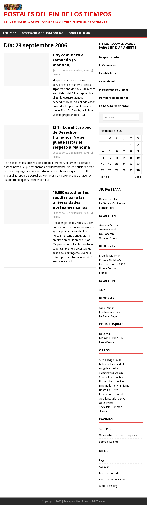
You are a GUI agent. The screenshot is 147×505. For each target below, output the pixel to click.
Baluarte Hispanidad (111, 364)
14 (123, 157)
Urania (103, 411)
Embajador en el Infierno (114, 385)
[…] (83, 115)
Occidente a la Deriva (112, 398)
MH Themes (98, 501)
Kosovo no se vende (111, 394)
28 (123, 170)
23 (138, 164)
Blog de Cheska (108, 368)
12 (109, 157)
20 (116, 164)
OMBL (103, 290)
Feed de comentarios (112, 479)
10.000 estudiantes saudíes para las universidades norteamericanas (71, 200)
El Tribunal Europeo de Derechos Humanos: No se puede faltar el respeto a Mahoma (72, 137)
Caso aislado (107, 81)
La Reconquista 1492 (112, 264)
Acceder (104, 466)
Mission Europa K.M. (111, 338)
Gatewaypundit (108, 229)
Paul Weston (107, 342)
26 (109, 170)
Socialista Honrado (110, 407)
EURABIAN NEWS (110, 260)
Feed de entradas (110, 473)
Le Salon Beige (108, 316)
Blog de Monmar (109, 255)
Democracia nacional (113, 98)
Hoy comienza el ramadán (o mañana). (69, 59)
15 (130, 157)
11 (102, 157)
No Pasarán (106, 234)
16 (138, 157)
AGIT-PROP (9, 33)
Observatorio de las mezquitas (42, 33)
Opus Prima (106, 403)
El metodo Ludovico (111, 381)
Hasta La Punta (108, 390)
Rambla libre (107, 73)
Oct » (138, 176)
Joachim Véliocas (109, 312)
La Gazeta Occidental (114, 106)
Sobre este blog (79, 33)
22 (130, 164)
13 (116, 157)
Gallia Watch (106, 307)
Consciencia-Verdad (111, 372)
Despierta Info (109, 57)
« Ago (105, 176)
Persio (103, 273)
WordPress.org (108, 486)
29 (130, 170)
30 (138, 170)
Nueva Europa (108, 268)
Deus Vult (105, 334)
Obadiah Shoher (109, 238)
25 (102, 170)
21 (123, 164)
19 (109, 164)
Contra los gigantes (111, 377)
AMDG (56, 74)
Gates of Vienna (109, 225)
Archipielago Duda (110, 360)
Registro (104, 460)
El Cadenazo (107, 65)
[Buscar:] (121, 117)
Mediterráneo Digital (113, 89)
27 (116, 170)
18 (102, 164)
